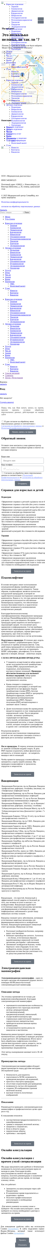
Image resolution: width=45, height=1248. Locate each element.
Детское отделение (14, 29)
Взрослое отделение (14, 4)
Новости (15, 72)
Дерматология (17, 11)
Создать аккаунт (7, 402)
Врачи (9, 60)
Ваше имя (5, 457)
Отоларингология (18, 18)
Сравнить (9, 375)
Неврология (16, 15)
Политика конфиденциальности (15, 202)
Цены (8, 54)
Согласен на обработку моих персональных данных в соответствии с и (22, 476)
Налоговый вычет (19, 67)
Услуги (9, 51)
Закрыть (3, 210)
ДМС (13, 65)
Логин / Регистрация (14, 378)
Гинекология (16, 9)
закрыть (3, 384)
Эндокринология (18, 27)
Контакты (15, 74)
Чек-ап (9, 56)
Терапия (14, 6)
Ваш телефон (6, 465)
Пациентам (11, 63)
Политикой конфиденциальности (15, 428)
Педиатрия (15, 31)
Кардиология (16, 13)
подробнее (13, 1229)
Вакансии (15, 76)
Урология (15, 22)
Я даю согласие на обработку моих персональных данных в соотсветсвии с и (22, 424)
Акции (9, 58)
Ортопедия (16, 49)
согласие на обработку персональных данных (20, 206)
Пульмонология (18, 45)
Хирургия (15, 24)
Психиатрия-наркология (21, 20)
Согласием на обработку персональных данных (21, 426)
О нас (8, 69)
